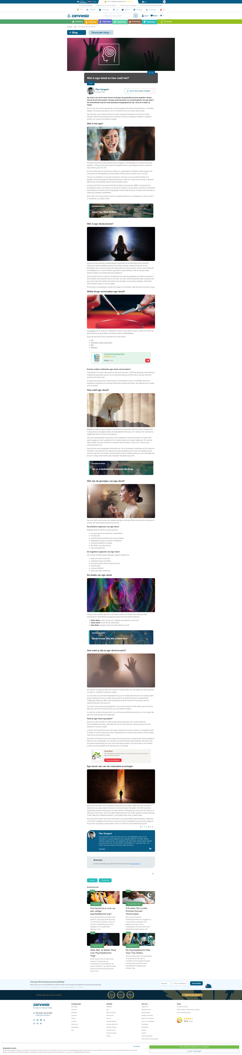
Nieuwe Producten (111, 1012)
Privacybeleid (54, 987)
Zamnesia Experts (111, 1030)
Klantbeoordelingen (111, 1021)
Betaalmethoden (146, 1012)
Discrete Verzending (111, 1033)
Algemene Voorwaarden (148, 1018)
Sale (72, 1030)
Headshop (74, 1009)
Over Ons (108, 1018)
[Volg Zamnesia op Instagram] (37, 1020)
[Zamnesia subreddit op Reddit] (37, 1023)
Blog (107, 1009)
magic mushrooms (105, 343)
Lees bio (102, 849)
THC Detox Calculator (182, 1006)
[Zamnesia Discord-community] (41, 1023)
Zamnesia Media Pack (112, 1024)
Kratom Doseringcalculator (184, 1012)
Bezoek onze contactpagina (43, 1015)
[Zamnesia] (84, 16)
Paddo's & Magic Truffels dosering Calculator (188, 1009)
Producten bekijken (113, 760)
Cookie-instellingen (194, 1051)
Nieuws (92, 880)
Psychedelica (91, 331)
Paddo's (73, 1018)
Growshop (73, 1021)
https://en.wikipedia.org (135, 863)
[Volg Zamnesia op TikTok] (34, 1023)
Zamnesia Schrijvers (111, 1027)
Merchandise (74, 1024)
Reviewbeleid (145, 1027)
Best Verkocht (110, 1015)
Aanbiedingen (74, 1027)
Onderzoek (105, 880)
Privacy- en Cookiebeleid (148, 1021)
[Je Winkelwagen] (162, 16)
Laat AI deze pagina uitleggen (140, 91)
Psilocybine (94, 343)
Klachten (144, 1033)
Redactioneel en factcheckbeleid (150, 1039)
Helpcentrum (145, 1006)
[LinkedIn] (150, 848)
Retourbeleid (145, 1024)
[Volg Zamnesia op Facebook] (34, 1020)
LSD (92, 340)
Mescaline (94, 347)
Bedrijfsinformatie (146, 1009)
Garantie (144, 1030)
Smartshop (74, 1015)
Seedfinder (109, 1006)
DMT (92, 345)
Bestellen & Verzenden (147, 1015)
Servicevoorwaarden (70, 987)
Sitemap (108, 1036)
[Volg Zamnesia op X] (44, 1020)
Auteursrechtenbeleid (147, 1036)
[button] (91, 90)
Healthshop (74, 1012)
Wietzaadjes (74, 1006)
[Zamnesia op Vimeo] (41, 1020)
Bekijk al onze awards (192, 995)
